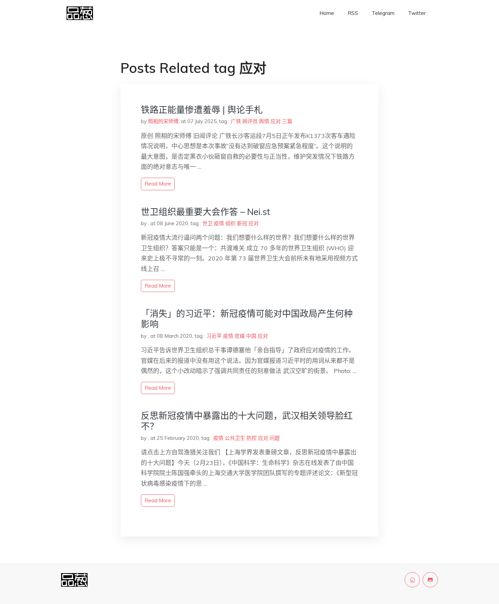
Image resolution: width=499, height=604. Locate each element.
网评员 (250, 121)
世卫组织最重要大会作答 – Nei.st (205, 211)
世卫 (207, 223)
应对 (276, 121)
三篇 (287, 121)
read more (158, 183)
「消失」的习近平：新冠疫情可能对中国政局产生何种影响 (247, 319)
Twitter (417, 13)
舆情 (264, 121)
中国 (251, 336)
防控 (251, 438)
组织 (230, 223)
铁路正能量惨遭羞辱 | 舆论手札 (202, 109)
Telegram (383, 13)
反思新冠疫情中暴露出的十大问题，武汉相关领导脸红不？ (247, 421)
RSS (353, 13)
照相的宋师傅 (163, 121)
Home (326, 13)
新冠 (242, 223)
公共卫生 (235, 438)
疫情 (219, 223)
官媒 (240, 336)
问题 (275, 438)
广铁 (236, 121)
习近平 (214, 336)
